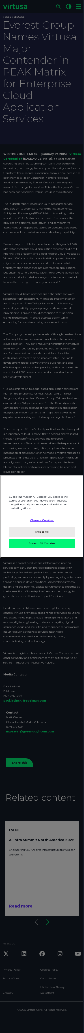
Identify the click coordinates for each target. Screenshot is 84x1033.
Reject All (42, 531)
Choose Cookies (42, 520)
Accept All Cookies (42, 543)
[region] (42, 516)
